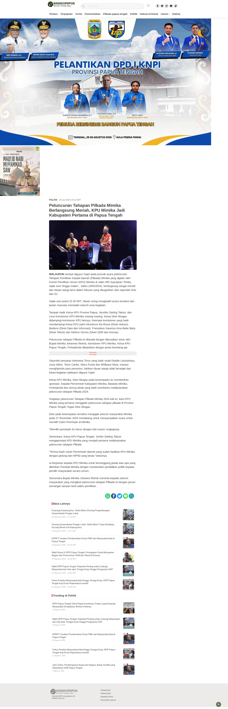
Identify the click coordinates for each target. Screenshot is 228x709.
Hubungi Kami (106, 693)
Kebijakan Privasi (107, 697)
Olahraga (177, 14)
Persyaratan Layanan (108, 700)
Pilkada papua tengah (115, 14)
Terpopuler (66, 14)
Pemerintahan (92, 14)
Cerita (78, 14)
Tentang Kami (105, 690)
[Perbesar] (93, 269)
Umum (164, 14)
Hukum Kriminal (149, 14)
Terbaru (53, 14)
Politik (133, 14)
